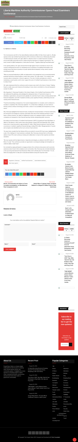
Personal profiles (67, 404)
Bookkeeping (55, 378)
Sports (65, 416)
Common (72, 39)
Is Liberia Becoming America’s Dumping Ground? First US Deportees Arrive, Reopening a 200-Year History (38, 370)
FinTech (65, 390)
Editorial (54, 385)
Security (17, 31)
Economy (65, 382)
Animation (66, 371)
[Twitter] (10, 174)
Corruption (55, 382)
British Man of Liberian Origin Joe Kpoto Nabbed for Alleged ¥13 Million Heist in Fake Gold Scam (44, 185)
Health (54, 394)
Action (54, 368)
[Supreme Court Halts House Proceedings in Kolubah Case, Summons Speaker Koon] (61, 117)
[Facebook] (7, 174)
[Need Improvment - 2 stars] (4, 220)
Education (65, 385)
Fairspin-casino (56, 390)
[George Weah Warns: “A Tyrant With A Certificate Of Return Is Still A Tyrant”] (60, 96)
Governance (11, 16)
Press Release (56, 408)
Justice (54, 399)
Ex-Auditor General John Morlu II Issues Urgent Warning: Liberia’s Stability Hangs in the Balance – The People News (69, 172)
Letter (64, 399)
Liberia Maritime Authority (40, 160)
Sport (64, 413)
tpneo (18, 195)
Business (54, 380)
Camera (65, 380)
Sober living (66, 411)
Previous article (8, 182)
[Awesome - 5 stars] (8, 220)
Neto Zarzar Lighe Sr (13, 163)
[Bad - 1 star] (3, 220)
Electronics (55, 387)
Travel (64, 418)
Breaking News (67, 378)
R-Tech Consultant (55, 437)
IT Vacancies (66, 397)
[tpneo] (15, 37)
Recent (61, 38)
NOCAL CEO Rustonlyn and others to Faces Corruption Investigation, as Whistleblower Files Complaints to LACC (16, 185)
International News (57, 397)
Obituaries (54, 404)
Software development (60, 414)
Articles (65, 373)
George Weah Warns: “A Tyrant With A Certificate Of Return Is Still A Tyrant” (69, 101)
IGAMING (65, 394)
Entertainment (66, 387)
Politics (54, 406)
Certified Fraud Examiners (27, 160)
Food (53, 392)
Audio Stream (55, 375)
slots (53, 411)
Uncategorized (56, 420)
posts (64, 406)
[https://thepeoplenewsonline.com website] (13, 37)
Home (6, 16)
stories (54, 418)
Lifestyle (65, 401)
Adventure (66, 368)
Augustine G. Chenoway (14, 160)
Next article (52, 182)
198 (53, 366)
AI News (54, 371)
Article (54, 373)
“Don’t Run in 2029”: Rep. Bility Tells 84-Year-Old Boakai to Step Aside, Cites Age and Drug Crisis (39, 379)
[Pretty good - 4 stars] (7, 220)
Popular (66, 39)
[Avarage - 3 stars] (6, 220)
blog (64, 375)
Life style (54, 401)
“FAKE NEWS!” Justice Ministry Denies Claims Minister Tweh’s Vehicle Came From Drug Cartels (68, 86)
